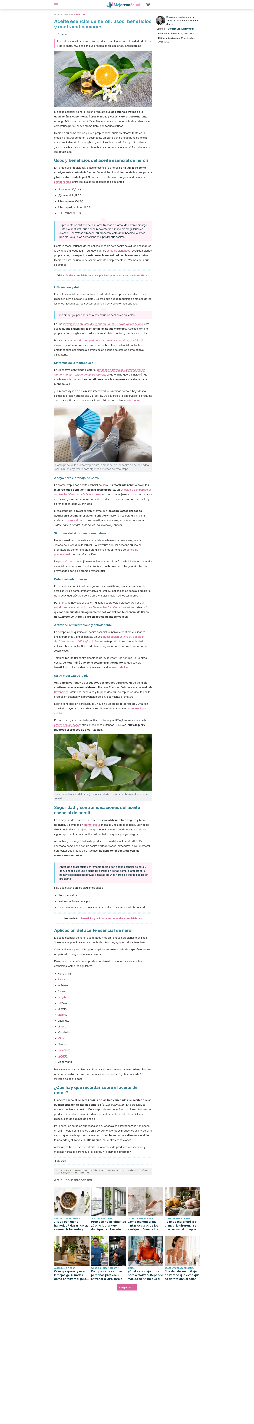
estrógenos (133, 400)
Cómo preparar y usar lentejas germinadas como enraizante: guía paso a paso (70, 1275)
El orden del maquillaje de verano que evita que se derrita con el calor (182, 1275)
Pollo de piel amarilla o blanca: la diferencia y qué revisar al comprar (181, 1225)
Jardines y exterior (101, 1218)
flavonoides (61, 692)
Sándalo (62, 1055)
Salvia (61, 979)
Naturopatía (81, 14)
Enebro (62, 1014)
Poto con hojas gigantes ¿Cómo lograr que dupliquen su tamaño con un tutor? (108, 1225)
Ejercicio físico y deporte (105, 1268)
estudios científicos (118, 250)
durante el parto (75, 520)
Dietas (131, 1268)
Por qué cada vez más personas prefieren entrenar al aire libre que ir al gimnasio (108, 1275)
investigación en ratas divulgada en (103, 324)
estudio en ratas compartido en (94, 607)
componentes (62, 181)
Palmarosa (64, 1050)
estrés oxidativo (118, 667)
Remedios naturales (63, 14)
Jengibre (63, 997)
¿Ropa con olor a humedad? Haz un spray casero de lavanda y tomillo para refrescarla (71, 1225)
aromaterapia (92, 824)
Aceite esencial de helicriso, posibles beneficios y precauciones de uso (107, 275)
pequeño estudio (68, 561)
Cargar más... (127, 1287)
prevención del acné (66, 724)
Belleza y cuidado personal (179, 1268)
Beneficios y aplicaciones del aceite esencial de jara (111, 918)
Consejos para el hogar (67, 1218)
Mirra (61, 1038)
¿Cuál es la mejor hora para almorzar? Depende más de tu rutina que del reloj (145, 1275)
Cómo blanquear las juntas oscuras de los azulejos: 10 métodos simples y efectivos (143, 1225)
